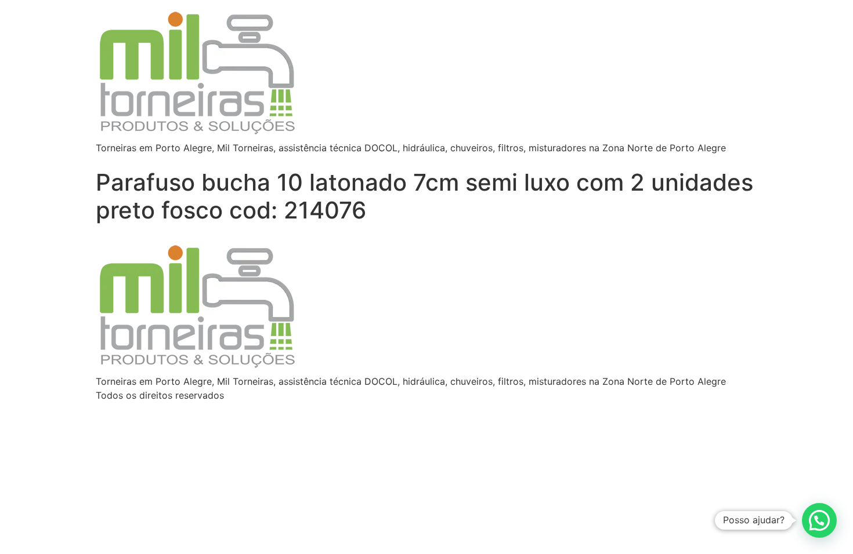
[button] (819, 520)
